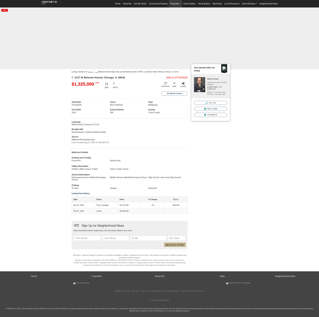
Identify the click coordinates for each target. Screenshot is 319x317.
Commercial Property (158, 4)
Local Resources (231, 4)
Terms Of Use (122, 291)
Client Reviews (250, 5)
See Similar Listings (174, 93)
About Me (127, 4)
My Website (212, 115)
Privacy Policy (140, 291)
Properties (176, 5)
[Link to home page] (51, 3)
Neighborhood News (269, 4)
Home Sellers (189, 4)
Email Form (212, 109)
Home (117, 4)
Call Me (212, 103)
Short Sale (217, 4)
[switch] (165, 85)
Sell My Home (140, 4)
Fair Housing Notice (192, 291)
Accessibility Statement (165, 291)
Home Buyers (204, 4)
